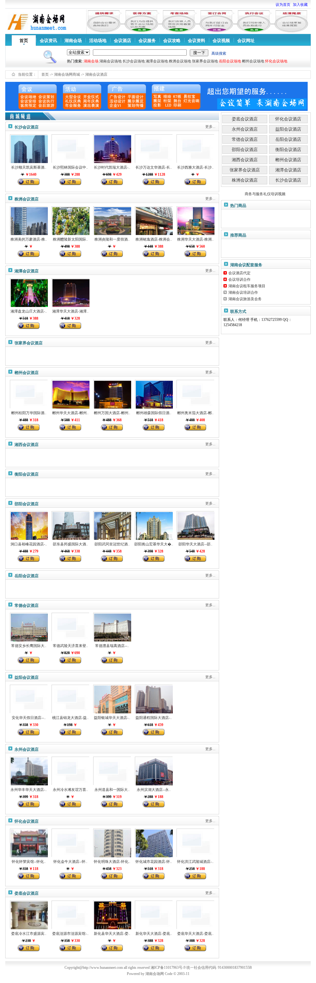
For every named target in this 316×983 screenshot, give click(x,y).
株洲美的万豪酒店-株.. (28, 239)
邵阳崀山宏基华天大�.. (153, 544)
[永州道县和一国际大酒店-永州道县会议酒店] (112, 771)
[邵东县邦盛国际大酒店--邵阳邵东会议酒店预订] (70, 525)
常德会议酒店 (27, 605)
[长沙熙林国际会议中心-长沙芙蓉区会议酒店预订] (70, 148)
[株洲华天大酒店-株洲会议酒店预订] (195, 220)
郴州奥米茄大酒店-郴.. (195, 413)
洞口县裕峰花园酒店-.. (28, 544)
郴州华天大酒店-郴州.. (70, 413)
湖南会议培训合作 (243, 292)
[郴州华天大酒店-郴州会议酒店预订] (70, 394)
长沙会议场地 (134, 61)
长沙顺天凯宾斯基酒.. (28, 167)
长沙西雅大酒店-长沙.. (195, 167)
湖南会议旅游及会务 (245, 299)
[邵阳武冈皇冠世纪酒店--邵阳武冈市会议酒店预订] (112, 525)
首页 (23, 40)
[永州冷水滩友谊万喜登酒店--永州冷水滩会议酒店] (70, 771)
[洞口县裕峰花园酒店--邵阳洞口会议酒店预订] (29, 525)
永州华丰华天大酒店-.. (28, 790)
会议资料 (196, 40)
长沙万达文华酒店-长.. (153, 167)
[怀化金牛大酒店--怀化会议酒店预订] (70, 843)
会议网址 (246, 40)
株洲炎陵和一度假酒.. (112, 239)
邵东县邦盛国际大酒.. (70, 544)
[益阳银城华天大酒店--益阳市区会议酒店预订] (112, 699)
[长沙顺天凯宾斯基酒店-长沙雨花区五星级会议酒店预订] (29, 148)
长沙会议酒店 (27, 127)
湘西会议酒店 (27, 444)
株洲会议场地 (180, 61)
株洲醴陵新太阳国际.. (70, 239)
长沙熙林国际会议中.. (70, 167)
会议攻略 (172, 40)
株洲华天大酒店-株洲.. (195, 239)
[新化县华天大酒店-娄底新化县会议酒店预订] (112, 915)
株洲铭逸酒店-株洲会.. (153, 239)
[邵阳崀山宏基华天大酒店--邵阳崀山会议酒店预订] (154, 525)
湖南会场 (73, 40)
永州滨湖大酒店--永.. (154, 790)
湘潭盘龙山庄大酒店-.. (28, 311)
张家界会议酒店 (29, 343)
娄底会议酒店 (27, 893)
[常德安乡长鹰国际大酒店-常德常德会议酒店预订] (29, 627)
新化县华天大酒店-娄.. (112, 933)
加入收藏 (300, 4)
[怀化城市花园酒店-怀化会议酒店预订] (154, 843)
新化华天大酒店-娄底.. (153, 933)
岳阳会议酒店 (27, 575)
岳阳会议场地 (230, 61)
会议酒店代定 (239, 273)
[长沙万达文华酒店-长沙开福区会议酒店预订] (154, 148)
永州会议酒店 (27, 749)
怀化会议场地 (276, 61)
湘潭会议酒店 (27, 271)
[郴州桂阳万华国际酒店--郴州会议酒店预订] (29, 394)
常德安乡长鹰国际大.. (28, 646)
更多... (210, 126)
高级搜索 (218, 53)
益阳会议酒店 (27, 677)
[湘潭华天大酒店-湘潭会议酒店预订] (70, 292)
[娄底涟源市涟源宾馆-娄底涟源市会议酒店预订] (70, 915)
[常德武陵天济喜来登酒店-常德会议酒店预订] (70, 627)
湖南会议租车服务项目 (246, 286)
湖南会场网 (154, 974)
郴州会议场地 (253, 61)
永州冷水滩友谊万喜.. (70, 790)
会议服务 (147, 40)
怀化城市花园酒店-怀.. (153, 861)
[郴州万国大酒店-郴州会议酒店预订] (112, 394)
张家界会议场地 (205, 61)
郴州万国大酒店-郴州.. (112, 413)
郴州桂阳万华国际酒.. (28, 413)
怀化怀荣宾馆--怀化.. (29, 861)
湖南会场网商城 (67, 74)
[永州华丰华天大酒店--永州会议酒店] (29, 771)
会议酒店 (122, 40)
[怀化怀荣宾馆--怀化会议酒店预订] (29, 843)
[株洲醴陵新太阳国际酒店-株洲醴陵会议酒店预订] (70, 220)
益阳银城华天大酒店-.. (112, 718)
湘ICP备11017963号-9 (168, 967)
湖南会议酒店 (96, 74)
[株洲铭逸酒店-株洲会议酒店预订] (154, 220)
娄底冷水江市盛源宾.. (28, 933)
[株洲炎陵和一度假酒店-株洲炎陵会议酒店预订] (112, 220)
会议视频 (221, 40)
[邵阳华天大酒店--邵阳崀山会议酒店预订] (195, 525)
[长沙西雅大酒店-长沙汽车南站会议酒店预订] (195, 148)
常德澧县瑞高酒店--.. (112, 646)
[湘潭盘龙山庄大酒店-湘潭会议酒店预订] (29, 292)
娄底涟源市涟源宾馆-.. (70, 933)
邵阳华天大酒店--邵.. (195, 544)
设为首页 (283, 4)
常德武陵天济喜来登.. (70, 646)
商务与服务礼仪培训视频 (265, 194)
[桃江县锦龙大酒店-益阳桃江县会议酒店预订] (70, 699)
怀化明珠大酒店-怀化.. (112, 861)
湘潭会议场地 (157, 61)
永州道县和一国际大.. (112, 790)
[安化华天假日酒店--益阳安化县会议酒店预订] (29, 699)
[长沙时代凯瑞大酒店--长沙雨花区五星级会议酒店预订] (112, 148)
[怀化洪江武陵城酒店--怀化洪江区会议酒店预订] (195, 843)
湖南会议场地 (110, 61)
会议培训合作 (239, 279)
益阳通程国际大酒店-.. (153, 718)
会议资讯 (48, 40)
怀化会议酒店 (27, 821)
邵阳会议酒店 (27, 504)
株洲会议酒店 (27, 199)
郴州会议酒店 (27, 372)
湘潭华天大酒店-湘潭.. (70, 311)
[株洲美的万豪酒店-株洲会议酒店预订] (29, 220)
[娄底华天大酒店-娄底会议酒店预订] (195, 915)
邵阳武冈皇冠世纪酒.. (112, 544)
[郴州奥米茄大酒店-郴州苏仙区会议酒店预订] (195, 394)
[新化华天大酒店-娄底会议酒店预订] (154, 915)
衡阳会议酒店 (27, 474)
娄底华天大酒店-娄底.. (195, 933)
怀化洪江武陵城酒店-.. (195, 861)
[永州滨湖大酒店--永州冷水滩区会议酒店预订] (154, 771)
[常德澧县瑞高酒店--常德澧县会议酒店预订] (112, 627)
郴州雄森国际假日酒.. (153, 413)
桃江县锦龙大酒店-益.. (70, 718)
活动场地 (97, 40)
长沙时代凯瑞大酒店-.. (112, 167)
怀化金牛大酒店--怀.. (70, 861)
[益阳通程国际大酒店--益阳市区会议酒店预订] (154, 699)
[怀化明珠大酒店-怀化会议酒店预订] (112, 843)
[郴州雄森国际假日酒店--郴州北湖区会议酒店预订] (154, 394)
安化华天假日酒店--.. (29, 718)
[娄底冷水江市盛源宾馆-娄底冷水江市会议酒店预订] (29, 915)
